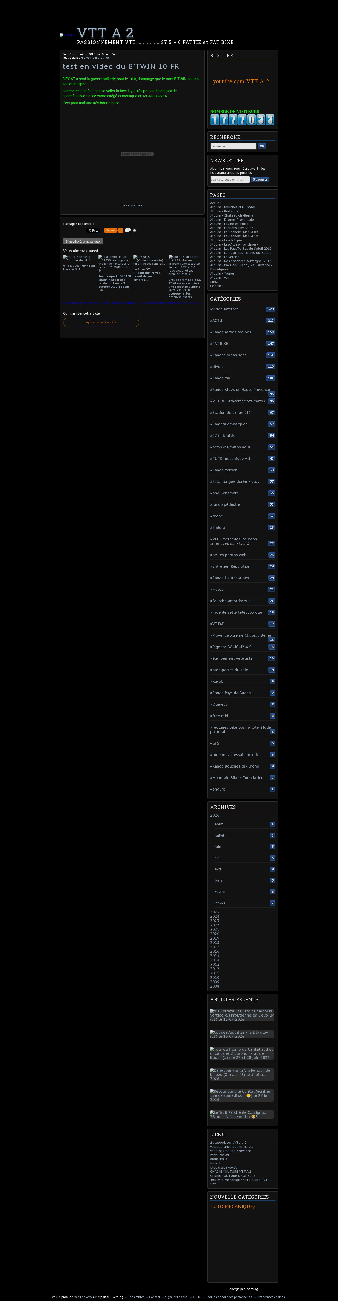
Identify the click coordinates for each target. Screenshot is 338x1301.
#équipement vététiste (231, 658)
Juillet (220, 835)
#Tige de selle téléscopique (236, 612)
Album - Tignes (222, 273)
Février (220, 892)
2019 (214, 938)
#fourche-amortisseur (230, 601)
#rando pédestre (225, 504)
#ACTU (216, 320)
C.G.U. (197, 1297)
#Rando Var (220, 378)
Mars (218, 880)
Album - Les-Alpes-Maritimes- (234, 244)
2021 (214, 929)
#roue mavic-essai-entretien (236, 754)
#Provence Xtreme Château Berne (240, 635)
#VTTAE (217, 624)
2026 (214, 815)
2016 (214, 951)
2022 (214, 925)
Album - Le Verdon (224, 257)
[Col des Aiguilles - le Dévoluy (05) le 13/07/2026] (242, 1036)
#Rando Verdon (224, 470)
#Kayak (216, 681)
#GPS (214, 743)
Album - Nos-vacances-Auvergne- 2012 (240, 261)
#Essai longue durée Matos (234, 481)
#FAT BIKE (219, 343)
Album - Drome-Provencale (232, 220)
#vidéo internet (224, 309)
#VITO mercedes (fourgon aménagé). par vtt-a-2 (233, 541)
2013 (214, 964)
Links (214, 282)
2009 (214, 982)
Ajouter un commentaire (101, 322)
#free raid (219, 716)
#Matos (216, 589)
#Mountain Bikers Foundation (237, 777)
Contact (216, 286)
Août (219, 824)
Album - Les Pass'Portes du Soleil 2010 (240, 248)
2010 (214, 977)
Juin (218, 847)
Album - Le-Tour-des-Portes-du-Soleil (240, 253)
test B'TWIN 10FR (132, 205)
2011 (214, 973)
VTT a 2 (105, 32)
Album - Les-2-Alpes (226, 240)
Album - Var (219, 277)
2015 (214, 955)
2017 (214, 947)
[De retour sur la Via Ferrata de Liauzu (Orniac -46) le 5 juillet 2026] (242, 1078)
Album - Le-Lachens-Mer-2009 (234, 232)
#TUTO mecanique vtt (230, 458)
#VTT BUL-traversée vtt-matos (237, 401)
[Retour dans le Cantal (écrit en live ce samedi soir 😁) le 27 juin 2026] (242, 1099)
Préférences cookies (271, 1297)
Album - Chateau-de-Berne (231, 215)
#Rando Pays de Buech (230, 693)
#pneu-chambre (224, 493)
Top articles (136, 1297)
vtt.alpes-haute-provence (230, 1151)
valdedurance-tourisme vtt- (232, 1147)
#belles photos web (228, 555)
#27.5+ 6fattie (222, 435)
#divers (216, 366)
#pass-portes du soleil (230, 670)
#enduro (217, 789)
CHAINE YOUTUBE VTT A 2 (230, 1171)
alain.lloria (218, 1159)
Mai (217, 858)
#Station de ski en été (230, 412)
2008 (214, 986)
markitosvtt (219, 1155)
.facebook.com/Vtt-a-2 (228, 1143)
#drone (216, 516)
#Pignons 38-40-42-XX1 (231, 647)
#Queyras (218, 704)
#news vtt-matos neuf (95, 57)
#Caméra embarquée (229, 424)
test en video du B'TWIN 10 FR (121, 66)
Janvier (220, 903)
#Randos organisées (228, 355)
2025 (214, 912)
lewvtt (215, 1163)
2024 (214, 916)
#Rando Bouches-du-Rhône (234, 766)
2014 (214, 960)
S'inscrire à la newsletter (83, 241)
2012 (214, 968)
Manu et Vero (83, 1297)
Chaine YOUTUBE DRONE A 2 (232, 1176)
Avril (218, 869)
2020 (214, 933)
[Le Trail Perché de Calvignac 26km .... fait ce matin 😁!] (242, 1116)
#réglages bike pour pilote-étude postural (240, 729)
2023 (214, 920)
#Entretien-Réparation (230, 566)
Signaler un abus (176, 1297)
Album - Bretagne (224, 211)
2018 (214, 942)
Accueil (216, 203)
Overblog (251, 1289)
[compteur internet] (242, 124)
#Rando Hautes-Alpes (229, 578)
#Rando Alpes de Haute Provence (240, 389)
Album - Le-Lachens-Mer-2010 (234, 236)
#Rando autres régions (230, 332)
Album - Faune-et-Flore (229, 224)
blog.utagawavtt (223, 1167)
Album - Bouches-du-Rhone (232, 207)
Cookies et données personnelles (229, 1297)
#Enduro (217, 527)
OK (262, 146)
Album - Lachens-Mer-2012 (231, 228)
